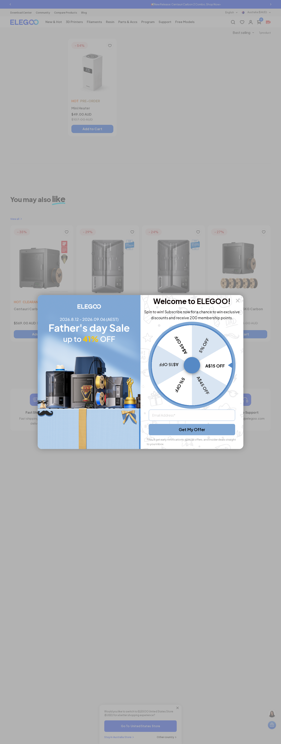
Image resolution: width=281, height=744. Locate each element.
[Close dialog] (237, 300)
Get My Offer (192, 429)
